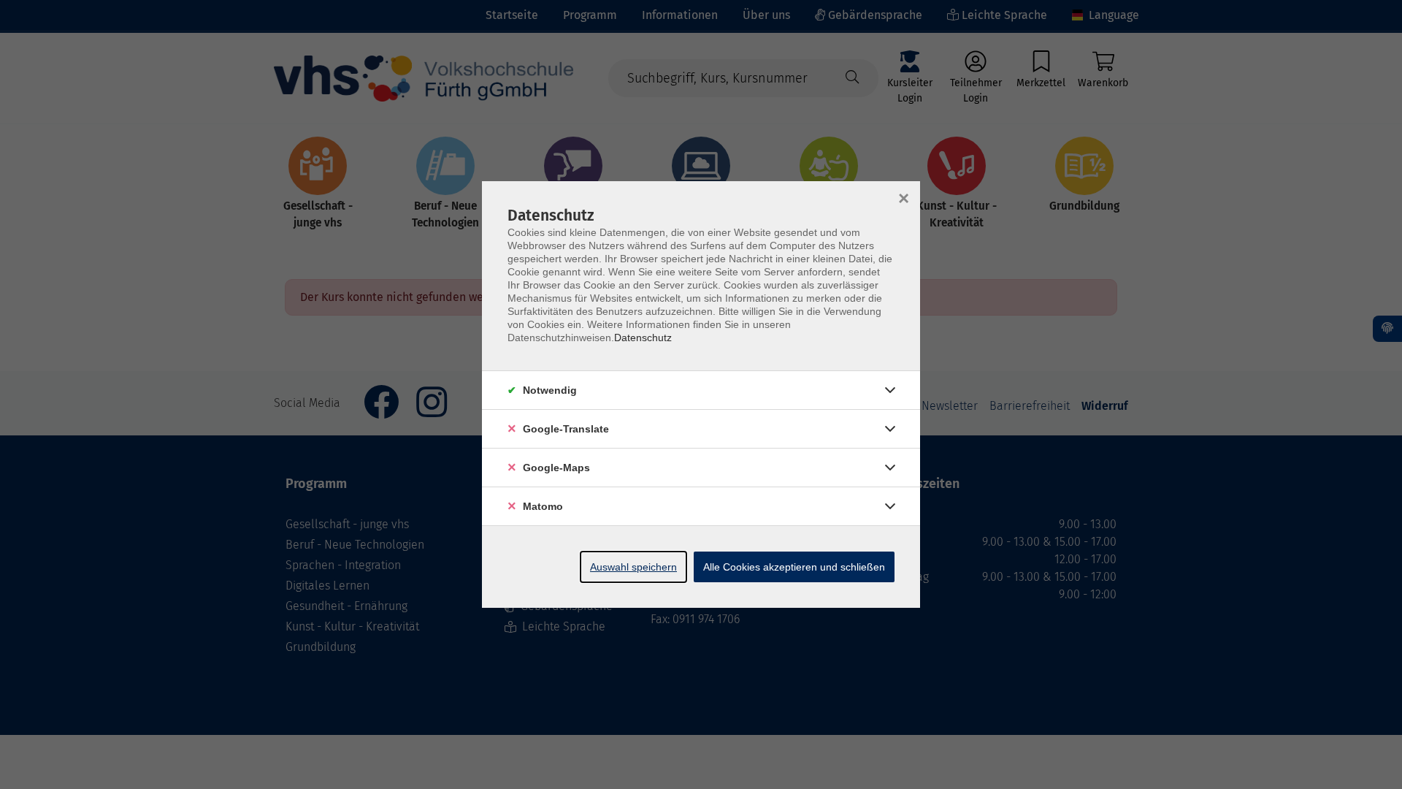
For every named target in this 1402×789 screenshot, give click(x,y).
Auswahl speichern (633, 567)
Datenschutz (643, 337)
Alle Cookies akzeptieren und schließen (794, 567)
